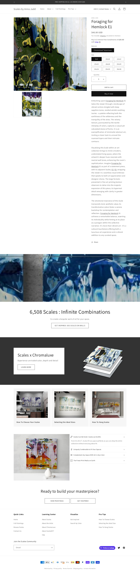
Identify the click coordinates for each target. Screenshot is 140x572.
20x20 (119, 64)
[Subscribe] (51, 547)
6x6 (96, 59)
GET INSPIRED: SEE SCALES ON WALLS (70, 325)
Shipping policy (78, 568)
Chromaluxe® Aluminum (103, 50)
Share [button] (96, 242)
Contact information (90, 568)
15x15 (96, 64)
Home (16, 519)
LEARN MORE (26, 367)
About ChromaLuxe (49, 527)
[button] (50, 9)
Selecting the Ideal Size (107, 523)
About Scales (46, 519)
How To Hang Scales (106, 527)
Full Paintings (18, 523)
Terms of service (67, 568)
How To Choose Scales (107, 519)
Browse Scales (19, 527)
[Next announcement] (126, 2)
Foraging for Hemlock (114, 101)
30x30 (108, 69)
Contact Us (17, 531)
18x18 (108, 64)
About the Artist (47, 523)
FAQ (43, 535)
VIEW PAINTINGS (57, 501)
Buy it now (109, 94)
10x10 (108, 59)
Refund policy (48, 568)
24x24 (96, 69)
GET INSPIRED (83, 501)
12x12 (119, 59)
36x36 (119, 69)
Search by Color (76, 523)
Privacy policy (58, 568)
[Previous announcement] (14, 2)
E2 (113, 169)
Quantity (96, 75)
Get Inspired (74, 519)
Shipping (103, 36)
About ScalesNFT (48, 531)
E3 (116, 169)
